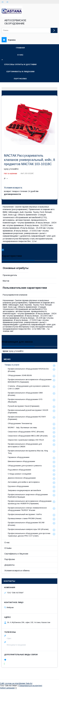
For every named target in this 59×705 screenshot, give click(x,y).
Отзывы (8, 548)
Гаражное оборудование (18, 457)
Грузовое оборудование (18, 486)
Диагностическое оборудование (22, 478)
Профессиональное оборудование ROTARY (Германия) (27, 418)
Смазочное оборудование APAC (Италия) (26, 432)
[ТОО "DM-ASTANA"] (12, 16)
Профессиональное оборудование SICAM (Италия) (26, 524)
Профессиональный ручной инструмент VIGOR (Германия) (28, 411)
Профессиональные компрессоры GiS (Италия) (28, 529)
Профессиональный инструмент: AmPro (25, 514)
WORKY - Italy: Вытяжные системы (22, 428)
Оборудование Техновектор (20, 423)
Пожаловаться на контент (30, 685)
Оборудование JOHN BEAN (20, 375)
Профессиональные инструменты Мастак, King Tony (28, 452)
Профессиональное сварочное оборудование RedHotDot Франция (28, 495)
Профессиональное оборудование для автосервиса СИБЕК (25, 445)
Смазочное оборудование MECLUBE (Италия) (28, 436)
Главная (20, 48)
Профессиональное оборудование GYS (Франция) (25, 400)
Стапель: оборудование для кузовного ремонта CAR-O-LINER (28, 387)
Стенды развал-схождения (19, 474)
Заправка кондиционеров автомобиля (24, 490)
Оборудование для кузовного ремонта (25, 466)
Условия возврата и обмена (17, 570)
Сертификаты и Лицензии (16, 554)
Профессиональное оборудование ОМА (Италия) (25, 394)
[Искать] (54, 30)
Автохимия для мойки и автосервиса (24, 482)
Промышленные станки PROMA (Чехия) (24, 518)
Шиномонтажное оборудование (21, 461)
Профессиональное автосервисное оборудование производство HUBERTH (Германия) (29, 502)
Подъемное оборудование (19, 470)
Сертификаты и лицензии (20, 72)
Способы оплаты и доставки (20, 64)
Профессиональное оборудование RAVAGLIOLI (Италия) (28, 370)
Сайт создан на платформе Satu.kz (16, 683)
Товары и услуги (11, 365)
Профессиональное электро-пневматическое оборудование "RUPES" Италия (27, 509)
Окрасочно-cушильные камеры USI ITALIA (26, 440)
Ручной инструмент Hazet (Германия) (23, 406)
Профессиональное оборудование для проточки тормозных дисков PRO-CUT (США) (29, 534)
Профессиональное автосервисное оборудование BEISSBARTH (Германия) (29, 380)
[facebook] (3, 250)
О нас (20, 55)
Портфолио (20, 79)
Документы (9, 565)
